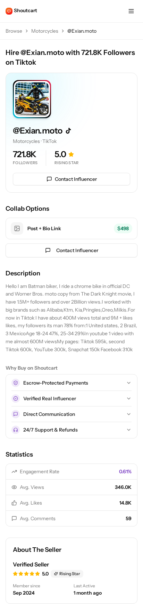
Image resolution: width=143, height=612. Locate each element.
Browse (14, 31)
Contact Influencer (76, 179)
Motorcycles (44, 31)
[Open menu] (131, 11)
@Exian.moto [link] (81, 31)
